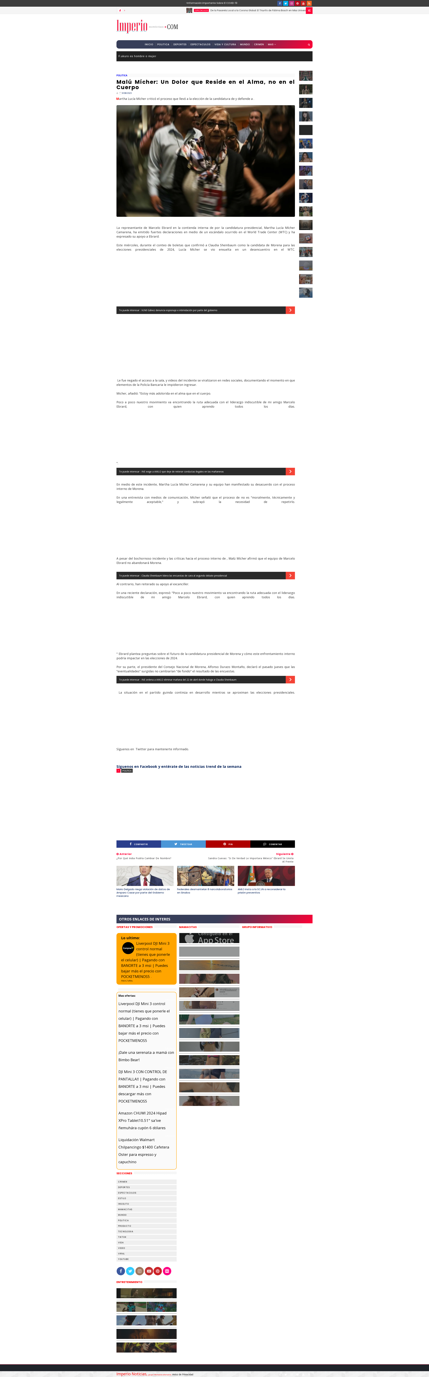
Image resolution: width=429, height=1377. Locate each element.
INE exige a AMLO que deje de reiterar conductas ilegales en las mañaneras (182, 471)
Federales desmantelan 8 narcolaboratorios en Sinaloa (204, 890)
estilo (122, 1198)
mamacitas (125, 1209)
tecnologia (125, 1231)
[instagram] (291, 3)
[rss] (309, 3)
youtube (123, 1259)
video (121, 1248)
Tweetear (186, 844)
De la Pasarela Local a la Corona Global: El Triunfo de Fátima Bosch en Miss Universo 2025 (216, 10)
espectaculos (155, 10)
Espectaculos (200, 44)
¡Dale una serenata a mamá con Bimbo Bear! (146, 1056)
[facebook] (279, 3)
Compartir (141, 844)
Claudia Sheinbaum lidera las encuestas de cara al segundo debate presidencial (184, 575)
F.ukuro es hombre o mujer (137, 56)
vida (121, 1242)
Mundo (245, 44)
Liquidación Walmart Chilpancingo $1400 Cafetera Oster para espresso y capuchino (143, 1150)
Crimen (259, 44)
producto (124, 1226)
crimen (122, 1181)
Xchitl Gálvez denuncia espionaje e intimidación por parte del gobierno (179, 310)
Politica (163, 44)
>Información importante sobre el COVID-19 (198, 3)
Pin (231, 844)
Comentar (275, 844)
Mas (270, 44)
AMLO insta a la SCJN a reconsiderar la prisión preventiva (261, 890)
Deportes (180, 44)
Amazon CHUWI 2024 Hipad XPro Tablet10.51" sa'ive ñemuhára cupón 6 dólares (142, 1120)
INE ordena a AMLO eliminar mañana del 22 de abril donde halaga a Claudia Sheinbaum (188, 679)
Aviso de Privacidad (182, 1374)
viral (121, 1253)
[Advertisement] (251, 27)
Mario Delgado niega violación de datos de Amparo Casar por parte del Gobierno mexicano (143, 892)
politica (121, 75)
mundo (122, 1214)
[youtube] (303, 3)
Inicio (149, 44)
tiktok (122, 1237)
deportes (124, 1187)
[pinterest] (297, 3)
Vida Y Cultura (225, 44)
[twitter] (285, 3)
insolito (123, 1203)
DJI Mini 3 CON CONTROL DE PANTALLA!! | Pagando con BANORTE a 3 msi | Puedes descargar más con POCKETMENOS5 (142, 1086)
